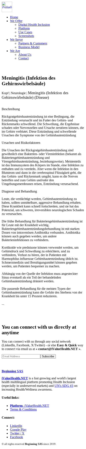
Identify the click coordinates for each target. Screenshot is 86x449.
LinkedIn (16, 426)
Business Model (28, 47)
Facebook (16, 437)
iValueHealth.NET (15, 378)
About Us (24, 54)
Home (14, 17)
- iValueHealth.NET (29, 405)
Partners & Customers (32, 43)
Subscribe (48, 356)
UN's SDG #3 (63, 385)
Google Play (18, 429)
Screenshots (26, 36)
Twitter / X (17, 433)
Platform (24, 28)
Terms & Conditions (23, 409)
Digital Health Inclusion (34, 24)
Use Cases (25, 32)
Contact (23, 58)
